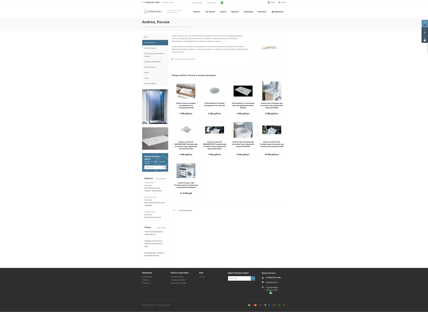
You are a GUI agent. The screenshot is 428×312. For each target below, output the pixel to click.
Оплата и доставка (180, 272)
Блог (201, 272)
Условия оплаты (177, 277)
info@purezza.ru (271, 282)
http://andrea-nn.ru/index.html (184, 59)
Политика (146, 283)
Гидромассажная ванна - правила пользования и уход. (153, 243)
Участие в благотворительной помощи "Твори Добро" (153, 188)
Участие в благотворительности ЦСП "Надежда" (154, 202)
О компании (147, 277)
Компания (147, 272)
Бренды (202, 277)
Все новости (161, 178)
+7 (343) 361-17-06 (273, 277)
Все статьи (161, 227)
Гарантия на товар (178, 283)
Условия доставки (178, 280)
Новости (145, 280)
